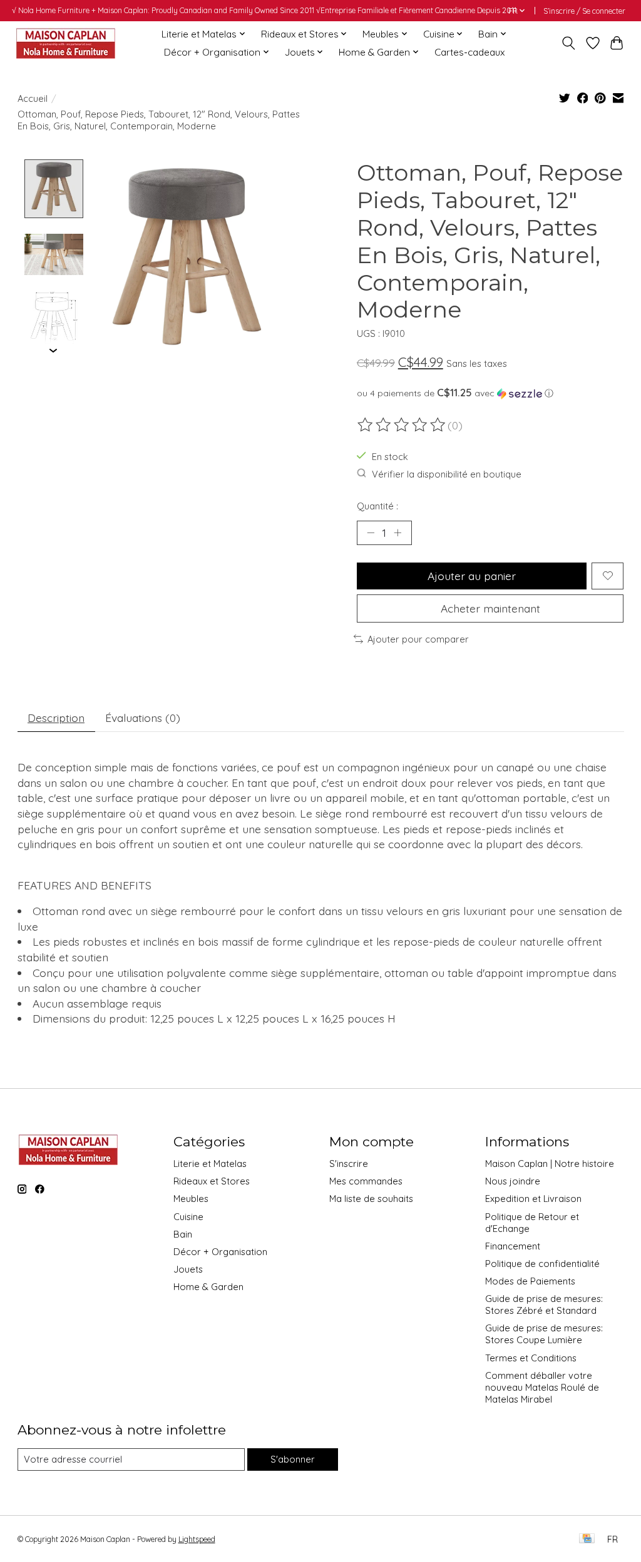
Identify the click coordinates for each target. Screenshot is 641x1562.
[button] (490, 393)
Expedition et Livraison (533, 1198)
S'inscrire (348, 1163)
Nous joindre (512, 1181)
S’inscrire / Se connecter (584, 11)
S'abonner (292, 1459)
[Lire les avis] (402, 425)
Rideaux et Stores (211, 1181)
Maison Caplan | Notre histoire (549, 1163)
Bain (182, 1234)
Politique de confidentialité (542, 1263)
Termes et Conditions (531, 1358)
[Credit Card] (587, 1539)
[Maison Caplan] (65, 43)
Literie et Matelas (210, 1163)
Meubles (190, 1198)
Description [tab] (56, 717)
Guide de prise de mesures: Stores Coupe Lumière (544, 1334)
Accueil (33, 98)
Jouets (188, 1269)
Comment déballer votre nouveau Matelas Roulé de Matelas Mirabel (542, 1387)
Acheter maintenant (490, 608)
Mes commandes (366, 1181)
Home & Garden (208, 1287)
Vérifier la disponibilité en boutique (446, 474)
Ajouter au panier (472, 576)
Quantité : (377, 506)
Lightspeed (196, 1539)
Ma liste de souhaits (371, 1198)
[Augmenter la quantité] (397, 532)
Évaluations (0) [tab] (142, 717)
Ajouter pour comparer (418, 639)
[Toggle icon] (568, 43)
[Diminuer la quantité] (370, 532)
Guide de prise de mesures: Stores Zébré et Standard (544, 1304)
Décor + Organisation (220, 1252)
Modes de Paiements (530, 1281)
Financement (512, 1246)
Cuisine (188, 1217)
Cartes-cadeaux (469, 52)
